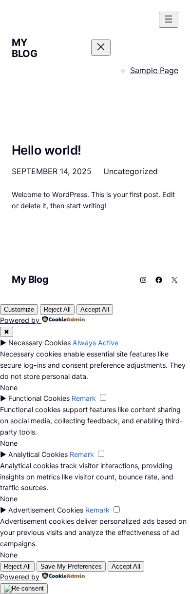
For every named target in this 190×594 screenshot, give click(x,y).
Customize (19, 309)
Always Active (95, 342)
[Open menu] (168, 20)
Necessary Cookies (39, 342)
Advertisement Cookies (45, 510)
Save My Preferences (71, 566)
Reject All (57, 309)
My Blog (24, 48)
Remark (84, 398)
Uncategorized (130, 171)
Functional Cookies (39, 398)
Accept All (94, 309)
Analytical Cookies (38, 454)
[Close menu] (101, 48)
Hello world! (46, 150)
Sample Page (154, 70)
